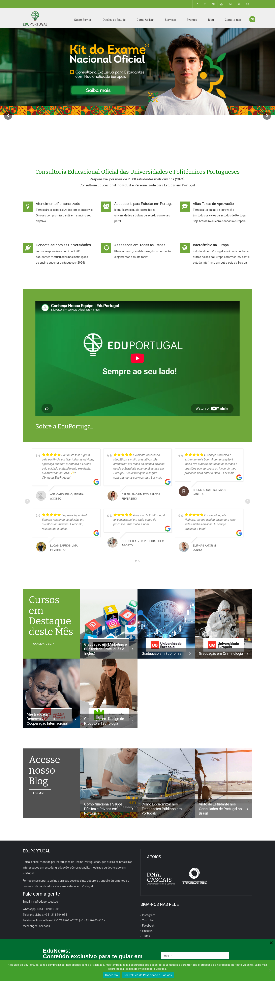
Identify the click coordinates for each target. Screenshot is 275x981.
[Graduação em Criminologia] (223, 623)
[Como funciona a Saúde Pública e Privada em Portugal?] (109, 783)
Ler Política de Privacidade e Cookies (148, 975)
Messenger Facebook (36, 926)
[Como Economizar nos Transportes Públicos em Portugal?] (166, 783)
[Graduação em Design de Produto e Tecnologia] (109, 693)
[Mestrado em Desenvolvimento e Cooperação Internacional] (51, 693)
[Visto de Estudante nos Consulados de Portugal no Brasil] (223, 775)
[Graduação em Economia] (166, 623)
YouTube (148, 920)
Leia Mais (39, 793)
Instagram (148, 915)
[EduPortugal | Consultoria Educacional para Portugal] (35, 18)
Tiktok (146, 935)
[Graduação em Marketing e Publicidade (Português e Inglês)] (109, 623)
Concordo (111, 975)
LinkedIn (147, 930)
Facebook (148, 925)
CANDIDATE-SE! (42, 643)
